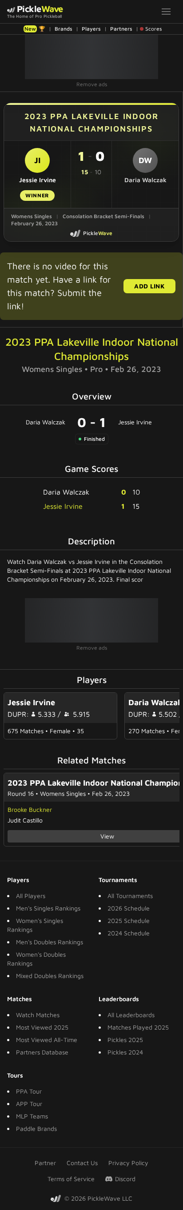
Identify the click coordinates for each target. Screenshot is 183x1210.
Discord (125, 1178)
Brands (63, 28)
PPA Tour (29, 1091)
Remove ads (91, 84)
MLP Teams (32, 1116)
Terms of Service (71, 1178)
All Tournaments (130, 895)
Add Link (149, 286)
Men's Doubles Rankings (49, 942)
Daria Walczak (45, 422)
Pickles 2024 (125, 1052)
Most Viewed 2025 (42, 1027)
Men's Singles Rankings (48, 908)
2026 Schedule (128, 908)
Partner (45, 1162)
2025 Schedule (128, 920)
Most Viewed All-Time (46, 1039)
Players (91, 28)
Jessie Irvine (135, 422)
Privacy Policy (128, 1162)
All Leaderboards (131, 1014)
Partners (121, 28)
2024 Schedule (128, 933)
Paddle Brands (36, 1128)
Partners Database (42, 1052)
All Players (30, 895)
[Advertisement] (91, 57)
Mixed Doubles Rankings (50, 975)
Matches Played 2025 (138, 1027)
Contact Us (82, 1162)
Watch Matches (38, 1014)
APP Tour (29, 1103)
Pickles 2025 (125, 1039)
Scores (153, 28)
